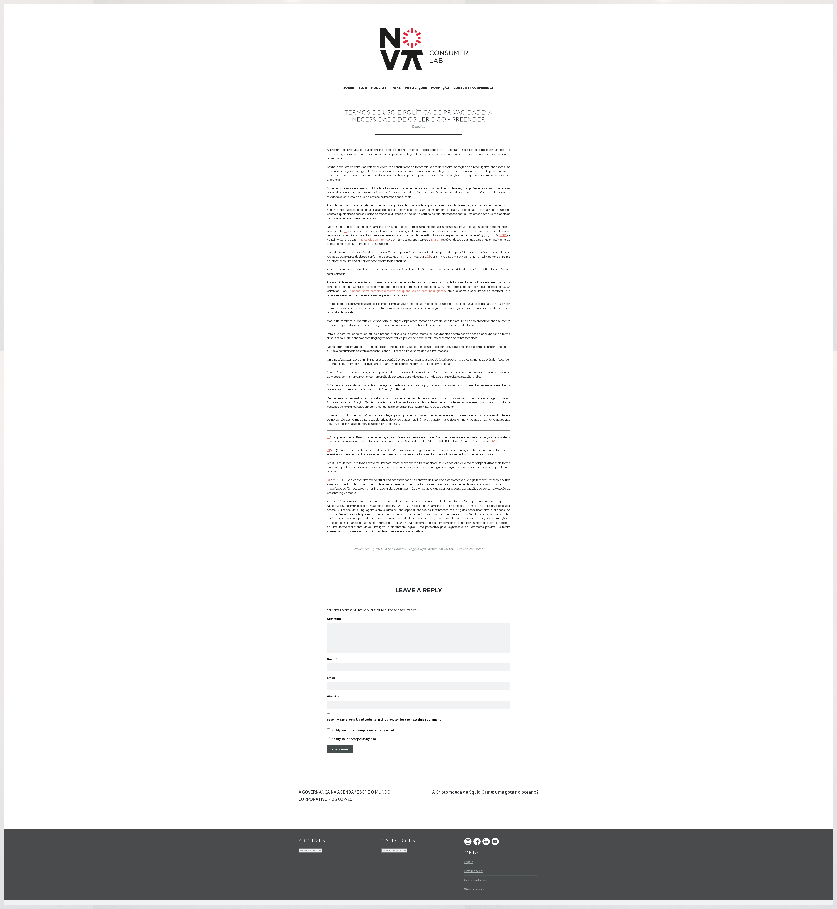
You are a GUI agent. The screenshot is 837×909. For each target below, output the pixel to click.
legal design (429, 548)
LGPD (503, 235)
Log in (468, 862)
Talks (396, 87)
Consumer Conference (473, 87)
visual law (446, 548)
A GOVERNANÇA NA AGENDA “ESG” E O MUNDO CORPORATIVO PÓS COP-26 (344, 795)
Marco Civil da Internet (374, 239)
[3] (476, 256)
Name (332, 659)
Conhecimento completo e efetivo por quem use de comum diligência (397, 291)
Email (331, 678)
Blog (362, 87)
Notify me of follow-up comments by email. (363, 730)
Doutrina (418, 126)
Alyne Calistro (395, 548)
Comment (335, 618)
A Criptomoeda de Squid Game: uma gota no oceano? (485, 792)
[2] (428, 256)
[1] (345, 231)
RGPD (435, 239)
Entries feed (473, 871)
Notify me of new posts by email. (355, 739)
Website (333, 696)
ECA (494, 441)
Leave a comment (470, 548)
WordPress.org (475, 889)
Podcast (379, 87)
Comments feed (476, 880)
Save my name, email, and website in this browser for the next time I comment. (384, 719)
